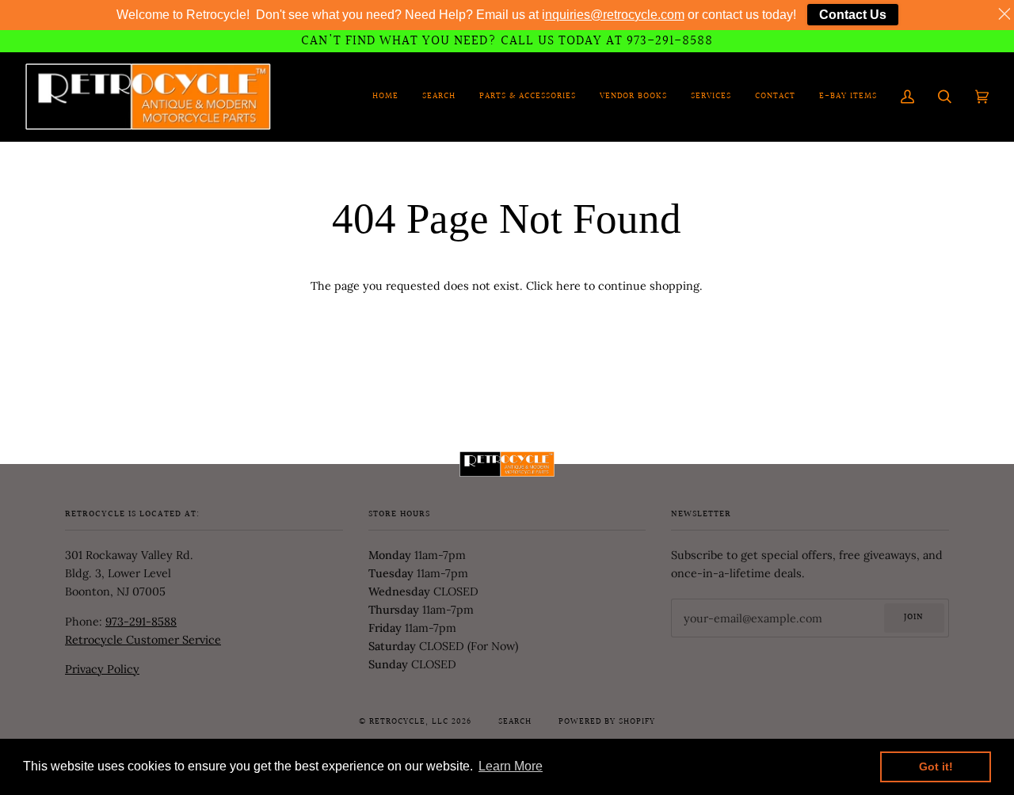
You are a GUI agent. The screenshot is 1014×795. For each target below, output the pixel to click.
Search (515, 722)
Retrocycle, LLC (408, 722)
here (568, 286)
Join (914, 618)
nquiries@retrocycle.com (614, 14)
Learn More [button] (510, 766)
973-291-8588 (141, 621)
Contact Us (852, 14)
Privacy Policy (102, 669)
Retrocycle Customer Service (143, 640)
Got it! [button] (936, 766)
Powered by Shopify (606, 722)
